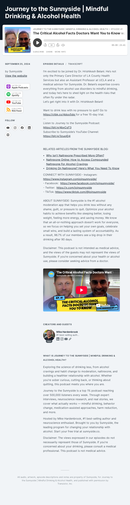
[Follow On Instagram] (15, 128)
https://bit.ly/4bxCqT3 (57, 127)
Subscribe (38, 52)
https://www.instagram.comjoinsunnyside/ (70, 179)
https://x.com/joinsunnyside (74, 187)
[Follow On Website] (70, 338)
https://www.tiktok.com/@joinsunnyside (80, 192)
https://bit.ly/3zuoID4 (56, 136)
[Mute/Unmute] (63, 45)
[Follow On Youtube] (8, 128)
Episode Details (53, 64)
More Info (60, 52)
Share (49, 52)
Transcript (75, 64)
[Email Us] (8, 135)
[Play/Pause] (18, 40)
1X (51, 45)
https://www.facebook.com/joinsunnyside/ (87, 183)
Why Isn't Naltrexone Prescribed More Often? (75, 155)
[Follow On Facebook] (22, 128)
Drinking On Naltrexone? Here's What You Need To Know (82, 168)
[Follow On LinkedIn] (29, 128)
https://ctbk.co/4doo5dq (59, 114)
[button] (84, 40)
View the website (16, 75)
